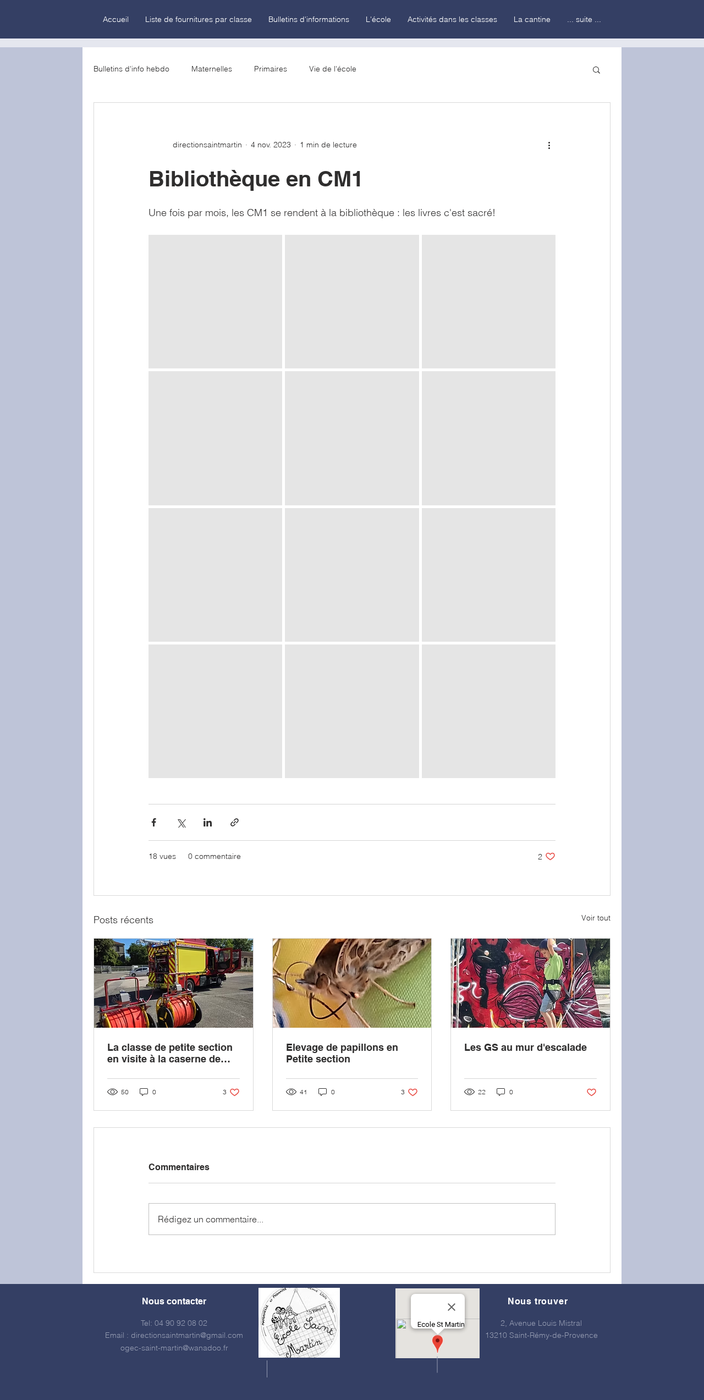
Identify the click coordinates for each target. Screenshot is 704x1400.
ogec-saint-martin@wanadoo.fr (174, 1348)
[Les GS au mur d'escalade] (530, 983)
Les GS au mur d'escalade (525, 1047)
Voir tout (595, 918)
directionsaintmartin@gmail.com (187, 1335)
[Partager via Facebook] (153, 822)
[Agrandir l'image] (215, 301)
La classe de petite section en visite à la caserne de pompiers (170, 1053)
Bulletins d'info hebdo (131, 69)
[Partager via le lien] (234, 822)
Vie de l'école (332, 69)
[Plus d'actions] (549, 144)
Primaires (270, 69)
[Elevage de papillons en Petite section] (352, 983)
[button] (596, 69)
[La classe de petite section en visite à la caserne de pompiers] (173, 983)
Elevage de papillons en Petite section (342, 1053)
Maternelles (211, 69)
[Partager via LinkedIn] (207, 822)
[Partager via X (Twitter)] (180, 822)
